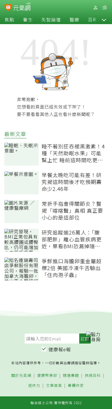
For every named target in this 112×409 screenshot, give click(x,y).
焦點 (9, 19)
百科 (93, 19)
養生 (28, 19)
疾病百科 (93, 375)
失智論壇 (51, 19)
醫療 (74, 19)
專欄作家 (76, 385)
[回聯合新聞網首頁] (8, 8)
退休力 (34, 385)
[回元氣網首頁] (21, 7)
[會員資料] (95, 7)
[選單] (104, 7)
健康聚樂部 (47, 375)
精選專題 (71, 375)
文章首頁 (54, 385)
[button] (104, 19)
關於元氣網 (21, 375)
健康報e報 (60, 349)
